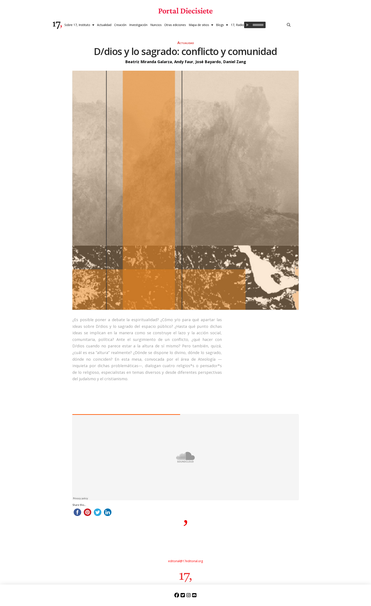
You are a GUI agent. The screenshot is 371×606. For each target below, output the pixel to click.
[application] (255, 25)
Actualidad (185, 42)
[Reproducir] (247, 25)
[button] (289, 25)
